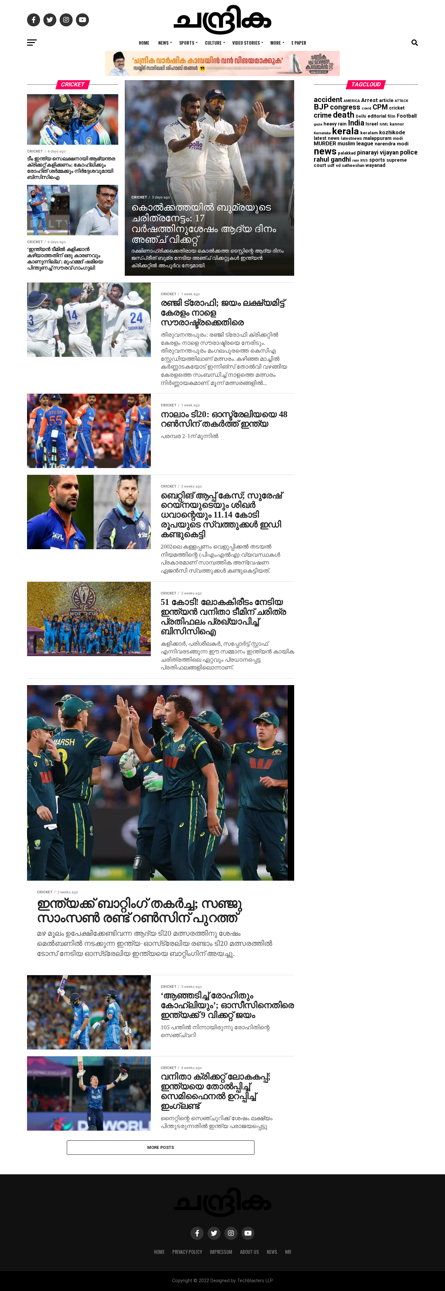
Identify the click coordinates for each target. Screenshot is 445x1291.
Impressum (221, 1251)
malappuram (377, 138)
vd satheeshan (350, 165)
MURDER (325, 143)
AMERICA (352, 100)
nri (288, 1251)
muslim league (355, 143)
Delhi (361, 116)
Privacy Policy (187, 1251)
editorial (376, 116)
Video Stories (246, 42)
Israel (372, 123)
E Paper (299, 42)
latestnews (351, 138)
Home (144, 42)
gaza (318, 124)
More (275, 42)
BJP (321, 106)
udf (331, 165)
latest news (326, 138)
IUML (384, 124)
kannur (397, 124)
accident (328, 99)
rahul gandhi (332, 159)
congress (345, 107)
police (409, 152)
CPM (380, 107)
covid (366, 108)
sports (377, 160)
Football (407, 116)
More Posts (160, 1147)
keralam (369, 132)
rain (355, 160)
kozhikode (392, 132)
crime (323, 115)
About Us (249, 1251)
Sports (186, 42)
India (356, 123)
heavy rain (335, 124)
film (391, 116)
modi (398, 138)
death (343, 115)
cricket (397, 108)
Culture (213, 42)
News (163, 42)
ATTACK (401, 101)
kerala (345, 131)
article (386, 100)
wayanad (375, 165)
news (325, 151)
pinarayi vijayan (378, 152)
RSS (364, 160)
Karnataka (322, 133)
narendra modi (392, 144)
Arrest (369, 100)
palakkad (347, 153)
